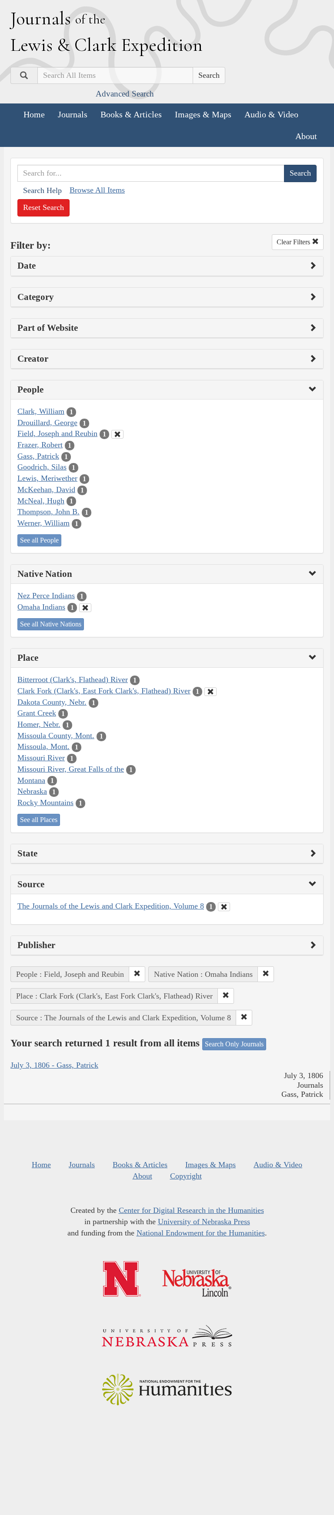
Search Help (42, 190)
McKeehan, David (46, 489)
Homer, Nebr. (38, 724)
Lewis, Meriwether (47, 478)
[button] (137, 974)
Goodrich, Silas (42, 467)
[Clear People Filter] (117, 434)
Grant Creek (36, 713)
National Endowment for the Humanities (201, 1233)
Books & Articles (131, 114)
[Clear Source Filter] (224, 906)
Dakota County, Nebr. (52, 702)
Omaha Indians (41, 607)
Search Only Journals (234, 1044)
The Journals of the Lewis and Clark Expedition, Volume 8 (110, 906)
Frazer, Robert (40, 444)
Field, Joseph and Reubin (57, 433)
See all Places (38, 819)
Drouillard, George (47, 422)
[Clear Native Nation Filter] (85, 607)
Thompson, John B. (48, 511)
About (306, 136)
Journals (72, 114)
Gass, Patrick (38, 456)
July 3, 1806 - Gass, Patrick (54, 1065)
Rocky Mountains (45, 802)
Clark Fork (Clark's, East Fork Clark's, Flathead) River (103, 690)
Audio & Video (271, 114)
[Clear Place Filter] (210, 691)
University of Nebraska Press (204, 1221)
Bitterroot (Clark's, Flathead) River (72, 679)
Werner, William (43, 523)
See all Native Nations (50, 624)
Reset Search (43, 207)
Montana (31, 780)
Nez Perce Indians (46, 595)
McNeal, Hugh (40, 500)
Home (34, 114)
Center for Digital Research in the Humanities (191, 1210)
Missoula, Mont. (43, 746)
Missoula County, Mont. (55, 735)
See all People (39, 540)
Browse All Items (97, 190)
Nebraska (32, 791)
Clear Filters (294, 242)
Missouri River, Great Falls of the (70, 769)
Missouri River (41, 757)
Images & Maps (203, 114)
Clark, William (40, 411)
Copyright (186, 1176)
